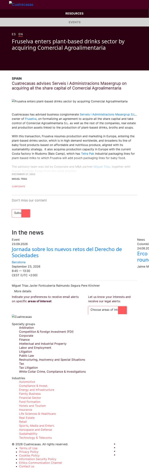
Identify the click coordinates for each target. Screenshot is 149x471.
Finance (24, 339)
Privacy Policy (29, 452)
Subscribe (21, 213)
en (21, 34)
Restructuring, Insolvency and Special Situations (52, 359)
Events (74, 22)
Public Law (26, 355)
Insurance (25, 409)
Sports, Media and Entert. (37, 425)
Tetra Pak (87, 153)
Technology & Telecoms (35, 437)
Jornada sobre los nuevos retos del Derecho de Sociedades (67, 252)
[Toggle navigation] (4, 4)
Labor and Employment (35, 347)
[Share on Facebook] (13, 65)
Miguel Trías (102, 166)
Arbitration (26, 327)
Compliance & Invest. (33, 385)
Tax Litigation (28, 367)
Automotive (27, 381)
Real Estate (27, 417)
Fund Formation (29, 401)
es (14, 34)
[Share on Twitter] (20, 65)
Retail (23, 421)
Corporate (18, 186)
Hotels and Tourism (32, 405)
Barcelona (18, 262)
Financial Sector (30, 397)
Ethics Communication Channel (40, 462)
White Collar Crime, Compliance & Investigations (52, 371)
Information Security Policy (37, 459)
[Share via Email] (34, 65)
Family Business (30, 393)
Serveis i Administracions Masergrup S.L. (108, 114)
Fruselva (31, 119)
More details (22, 291)
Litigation (25, 351)
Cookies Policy (29, 455)
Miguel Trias (19, 179)
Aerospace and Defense (35, 429)
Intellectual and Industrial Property (43, 343)
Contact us (26, 466)
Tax (21, 363)
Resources (74, 13)
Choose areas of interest (107, 309)
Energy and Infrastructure (36, 389)
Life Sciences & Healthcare (37, 413)
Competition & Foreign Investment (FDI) (46, 331)
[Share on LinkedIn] (27, 65)
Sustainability (28, 433)
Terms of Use (28, 448)
